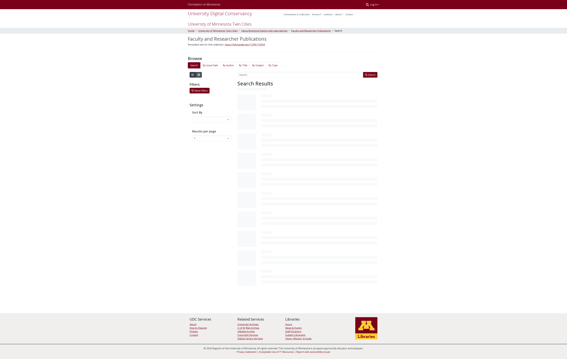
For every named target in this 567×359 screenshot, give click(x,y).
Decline (538, 351)
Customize (551, 351)
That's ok (527, 351)
